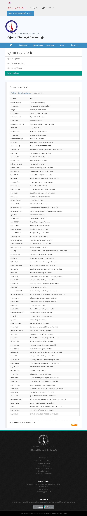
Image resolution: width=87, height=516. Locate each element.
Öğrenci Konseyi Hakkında (24, 93)
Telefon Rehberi (49, 8)
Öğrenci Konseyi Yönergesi (14, 68)
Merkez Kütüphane (44, 463)
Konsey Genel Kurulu (13, 73)
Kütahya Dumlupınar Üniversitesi (44, 461)
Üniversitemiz (23, 45)
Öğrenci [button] (62, 45)
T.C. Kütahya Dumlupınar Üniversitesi (21, 13)
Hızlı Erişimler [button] (33, 8)
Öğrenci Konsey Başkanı (13, 58)
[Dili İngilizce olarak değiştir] (9, 2)
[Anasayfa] (11, 45)
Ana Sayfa (13, 93)
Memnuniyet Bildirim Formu (17, 8)
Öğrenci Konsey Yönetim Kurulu (16, 63)
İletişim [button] (74, 45)
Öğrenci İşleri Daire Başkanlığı (44, 468)
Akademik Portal (44, 471)
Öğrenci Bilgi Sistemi (44, 466)
